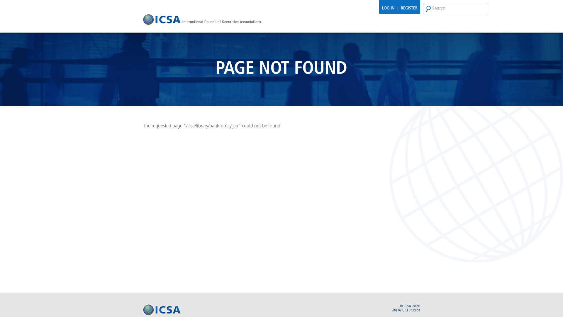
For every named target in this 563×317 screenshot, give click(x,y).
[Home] (202, 20)
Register (409, 8)
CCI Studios (411, 310)
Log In (388, 8)
